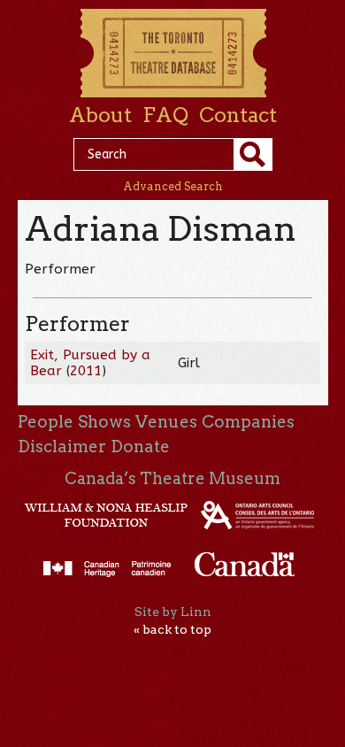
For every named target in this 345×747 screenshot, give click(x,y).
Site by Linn (172, 612)
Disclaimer (62, 446)
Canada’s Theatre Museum (172, 478)
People (45, 422)
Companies (248, 422)
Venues (166, 422)
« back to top (172, 629)
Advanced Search (173, 186)
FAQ (165, 115)
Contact (238, 115)
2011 (86, 371)
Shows (104, 422)
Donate (140, 446)
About (100, 115)
